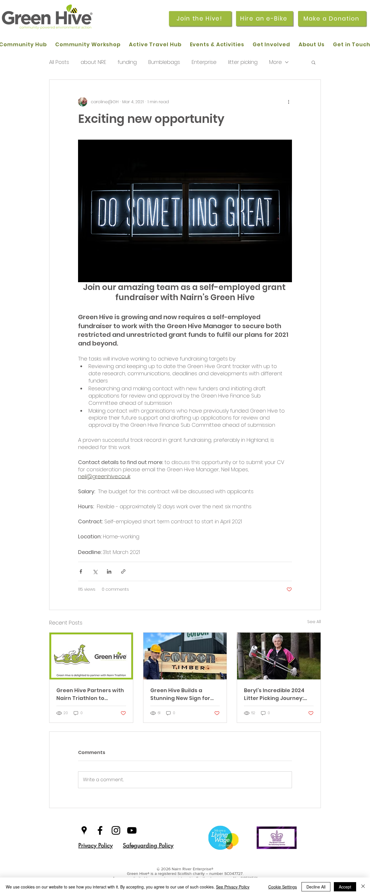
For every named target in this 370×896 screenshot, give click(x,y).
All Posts (59, 62)
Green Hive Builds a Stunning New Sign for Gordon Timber (180, 694)
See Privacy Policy (232, 887)
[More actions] (288, 101)
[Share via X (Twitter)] (95, 571)
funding (127, 62)
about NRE (93, 62)
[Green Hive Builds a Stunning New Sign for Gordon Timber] (185, 656)
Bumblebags (164, 62)
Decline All (315, 887)
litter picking (243, 62)
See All (314, 622)
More (275, 62)
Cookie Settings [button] (282, 887)
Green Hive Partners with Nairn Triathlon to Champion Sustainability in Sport (90, 694)
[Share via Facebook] (81, 571)
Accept (345, 887)
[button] (313, 62)
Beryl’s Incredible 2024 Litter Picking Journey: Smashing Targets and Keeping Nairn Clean (275, 694)
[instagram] (116, 830)
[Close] (363, 886)
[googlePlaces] (84, 830)
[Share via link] (123, 571)
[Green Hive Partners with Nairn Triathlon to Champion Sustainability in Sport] (91, 656)
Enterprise (204, 62)
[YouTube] (132, 830)
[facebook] (100, 830)
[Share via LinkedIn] (109, 571)
